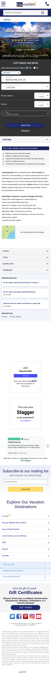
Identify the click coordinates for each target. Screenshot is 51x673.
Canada (5, 556)
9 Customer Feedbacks (25, 43)
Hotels (26, 251)
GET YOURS (25, 607)
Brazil (7, 20)
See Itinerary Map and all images (32, 232)
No (37, 68)
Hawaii (5, 549)
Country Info (26, 263)
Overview (26, 139)
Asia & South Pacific (10, 529)
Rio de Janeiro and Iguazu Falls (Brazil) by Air (19, 292)
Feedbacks (26, 270)
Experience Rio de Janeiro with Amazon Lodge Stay (21, 303)
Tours (26, 257)
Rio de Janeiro (7, 96)
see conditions (25, 421)
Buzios (4, 104)
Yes (30, 68)
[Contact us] (48, 4)
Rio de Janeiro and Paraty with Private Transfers (20, 283)
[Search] (42, 12)
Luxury (6, 516)
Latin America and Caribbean (14, 536)
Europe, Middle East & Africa (14, 523)
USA (4, 542)
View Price (25, 125)
